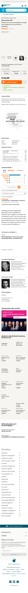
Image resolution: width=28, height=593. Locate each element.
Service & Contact (21, 573)
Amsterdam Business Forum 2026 (13, 315)
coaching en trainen (6, 458)
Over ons (14, 575)
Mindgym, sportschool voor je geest (6, 385)
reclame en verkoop (6, 508)
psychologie (4, 505)
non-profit (4, 487)
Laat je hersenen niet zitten (5, 411)
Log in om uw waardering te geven (9, 190)
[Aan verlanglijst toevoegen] (25, 82)
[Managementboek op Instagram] (18, 582)
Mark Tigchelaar (5, 18)
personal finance (6, 495)
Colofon (17, 569)
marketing (4, 482)
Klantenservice (6, 532)
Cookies (8, 571)
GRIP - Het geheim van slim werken (21, 358)
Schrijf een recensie (8, 193)
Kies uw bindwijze (5, 69)
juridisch (3, 476)
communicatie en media (8, 461)
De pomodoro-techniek (20, 384)
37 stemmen (11, 28)
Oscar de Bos (13, 18)
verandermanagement (7, 513)
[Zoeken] (25, 10)
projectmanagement (7, 502)
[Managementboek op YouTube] (14, 582)
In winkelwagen (11, 82)
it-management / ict (7, 474)
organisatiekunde (6, 492)
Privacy (22, 569)
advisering (4, 453)
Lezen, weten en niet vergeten (20, 411)
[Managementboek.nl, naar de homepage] (5, 6)
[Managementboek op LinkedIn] (10, 582)
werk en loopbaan (6, 516)
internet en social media (8, 471)
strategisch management (8, 510)
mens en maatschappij (7, 484)
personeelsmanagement (8, 497)
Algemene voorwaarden (8, 569)
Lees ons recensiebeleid (7, 196)
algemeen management (8, 455)
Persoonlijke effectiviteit (8, 14)
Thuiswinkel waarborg (14, 567)
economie (4, 463)
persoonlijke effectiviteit (8, 500)
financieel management (8, 466)
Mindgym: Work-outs (5, 358)
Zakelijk (3, 535)
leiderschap (4, 479)
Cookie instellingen (16, 571)
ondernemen (5, 489)
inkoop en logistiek (6, 468)
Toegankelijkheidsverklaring (8, 573)
